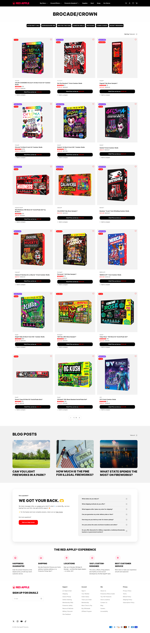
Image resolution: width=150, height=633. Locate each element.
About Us (103, 591)
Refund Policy (127, 596)
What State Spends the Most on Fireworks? (118, 473)
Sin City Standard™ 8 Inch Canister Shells (69, 83)
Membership (85, 602)
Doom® (16, 397)
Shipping (65, 594)
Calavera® (59, 207)
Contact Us (103, 602)
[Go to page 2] (79, 418)
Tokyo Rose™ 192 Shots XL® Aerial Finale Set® (114, 337)
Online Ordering (67, 599)
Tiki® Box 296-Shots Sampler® (66, 337)
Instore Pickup (66, 596)
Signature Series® (19, 207)
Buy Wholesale (86, 608)
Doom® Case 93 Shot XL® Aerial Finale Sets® (28, 399)
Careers (102, 608)
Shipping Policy (127, 599)
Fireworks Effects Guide (107, 594)
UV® (101, 397)
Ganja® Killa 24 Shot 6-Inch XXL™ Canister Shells (30, 337)
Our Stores (106, 3)
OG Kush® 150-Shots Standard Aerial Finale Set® (72, 399)
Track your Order (87, 599)
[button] (18, 86)
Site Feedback (66, 614)
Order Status (85, 596)
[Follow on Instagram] (17, 621)
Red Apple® (59, 80)
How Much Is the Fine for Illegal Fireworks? (75, 473)
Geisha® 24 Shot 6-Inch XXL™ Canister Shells (71, 147)
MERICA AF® (102, 272)
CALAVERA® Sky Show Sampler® (67, 211)
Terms (125, 594)
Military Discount (67, 611)
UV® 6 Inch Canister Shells (108, 399)
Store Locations (105, 599)
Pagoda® (102, 80)
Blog (101, 605)
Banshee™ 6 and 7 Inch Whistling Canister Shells (114, 211)
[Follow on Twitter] (13, 621)
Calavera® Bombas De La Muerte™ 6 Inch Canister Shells (32, 275)
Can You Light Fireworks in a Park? (29, 473)
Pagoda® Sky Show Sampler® (109, 83)
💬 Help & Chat (67, 591)
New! (92, 3)
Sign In (84, 591)
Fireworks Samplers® (71, 3)
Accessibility (104, 611)
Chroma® (17, 80)
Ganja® (16, 334)
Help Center (59, 512)
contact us (40, 506)
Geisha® (59, 145)
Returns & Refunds (67, 608)
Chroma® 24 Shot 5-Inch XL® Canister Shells (28, 147)
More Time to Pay (87, 605)
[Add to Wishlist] (51, 39)
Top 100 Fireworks (105, 596)
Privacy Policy (127, 591)
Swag (98, 3)
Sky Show (43, 3)
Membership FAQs (67, 602)
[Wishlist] (133, 3)
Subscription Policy (128, 602)
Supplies (85, 3)
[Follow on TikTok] (25, 621)
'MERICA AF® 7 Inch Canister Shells (110, 275)
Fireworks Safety (67, 605)
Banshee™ (102, 207)
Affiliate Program (87, 611)
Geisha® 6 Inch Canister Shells (109, 148)
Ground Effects (55, 3)
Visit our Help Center (28, 522)
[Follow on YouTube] (21, 621)
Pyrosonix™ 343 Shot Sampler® (66, 274)
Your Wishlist (85, 594)
